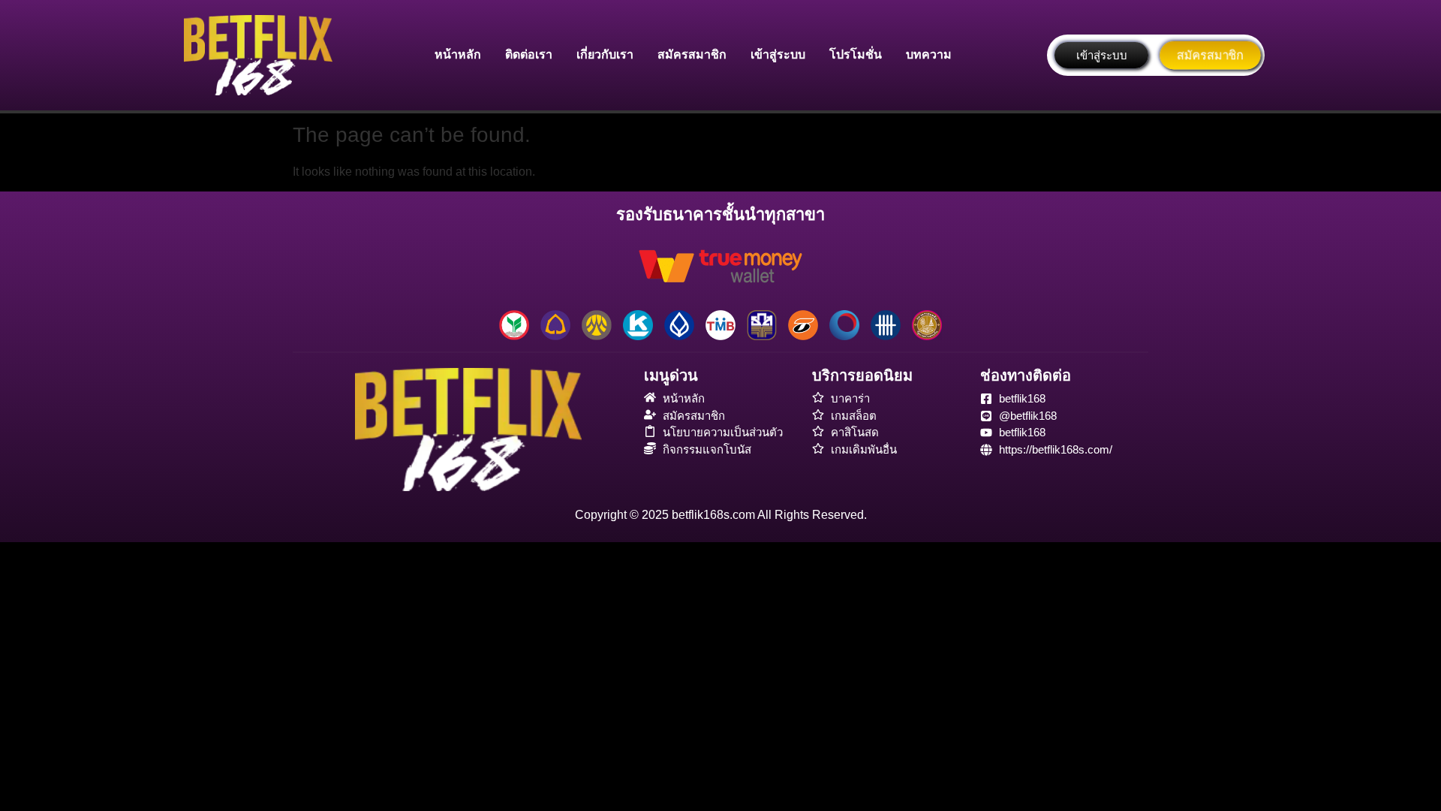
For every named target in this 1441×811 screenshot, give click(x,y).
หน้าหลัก (458, 54)
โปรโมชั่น (855, 54)
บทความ (929, 54)
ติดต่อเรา (528, 54)
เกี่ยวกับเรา (604, 54)
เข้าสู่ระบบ (778, 54)
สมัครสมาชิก (692, 54)
